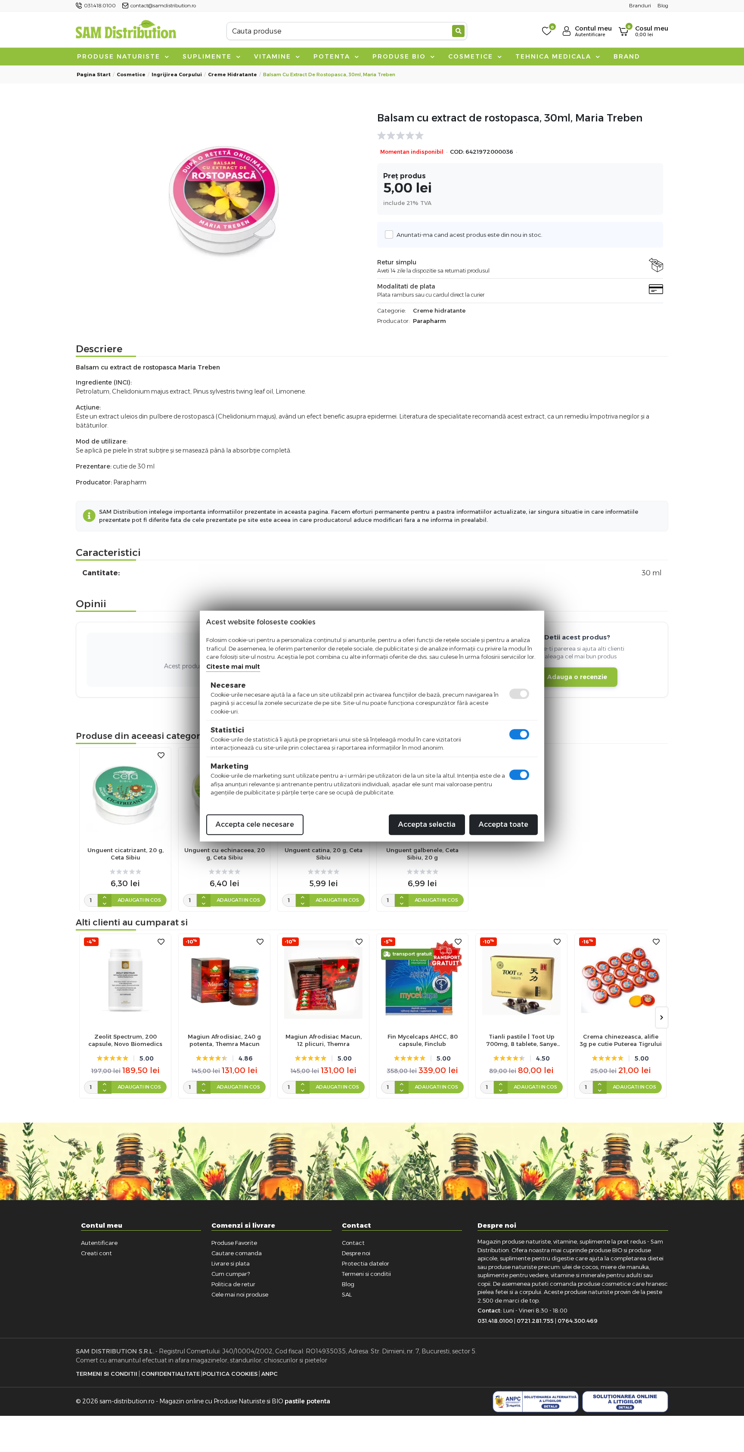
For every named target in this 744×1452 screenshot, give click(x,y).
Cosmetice (472, 56)
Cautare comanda (236, 1253)
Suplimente (208, 56)
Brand (627, 56)
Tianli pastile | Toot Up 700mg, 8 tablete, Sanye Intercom (521, 1040)
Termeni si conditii (366, 1273)
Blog (348, 1284)
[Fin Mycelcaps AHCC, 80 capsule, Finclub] (422, 979)
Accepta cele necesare (255, 824)
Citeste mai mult (233, 666)
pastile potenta (307, 1401)
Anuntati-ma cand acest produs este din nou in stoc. (469, 234)
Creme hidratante (232, 74)
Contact (353, 1242)
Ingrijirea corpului (177, 74)
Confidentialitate (170, 1373)
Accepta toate (503, 824)
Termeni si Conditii (106, 1373)
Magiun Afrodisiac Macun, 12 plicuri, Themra (323, 1040)
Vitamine (274, 56)
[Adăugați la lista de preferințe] (161, 755)
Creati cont (96, 1253)
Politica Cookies (229, 1373)
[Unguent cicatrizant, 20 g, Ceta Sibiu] (125, 793)
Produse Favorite (234, 1242)
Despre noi (356, 1253)
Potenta (333, 56)
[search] (458, 31)
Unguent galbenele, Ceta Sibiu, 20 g (422, 854)
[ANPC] (536, 1401)
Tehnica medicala (554, 56)
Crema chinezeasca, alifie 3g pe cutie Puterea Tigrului (621, 1040)
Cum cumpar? (230, 1273)
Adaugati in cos (139, 900)
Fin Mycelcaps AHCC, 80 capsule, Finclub (423, 1040)
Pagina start (94, 74)
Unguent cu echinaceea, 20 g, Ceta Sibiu (224, 854)
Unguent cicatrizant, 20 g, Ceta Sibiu (125, 854)
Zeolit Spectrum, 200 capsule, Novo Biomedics (125, 1040)
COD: (457, 152)
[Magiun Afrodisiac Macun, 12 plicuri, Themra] (323, 979)
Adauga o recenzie (577, 677)
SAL (347, 1294)
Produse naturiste (120, 56)
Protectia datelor (365, 1263)
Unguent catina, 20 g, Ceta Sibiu (324, 854)
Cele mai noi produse (239, 1294)
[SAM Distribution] (125, 31)
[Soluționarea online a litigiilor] (625, 1401)
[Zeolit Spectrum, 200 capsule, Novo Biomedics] (125, 979)
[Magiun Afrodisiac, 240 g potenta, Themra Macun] (224, 979)
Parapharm (429, 320)
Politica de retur (233, 1284)
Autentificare (99, 1242)
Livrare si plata (230, 1263)
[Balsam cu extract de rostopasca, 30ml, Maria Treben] (224, 201)
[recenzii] (515, 135)
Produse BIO (400, 56)
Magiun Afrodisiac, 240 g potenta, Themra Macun (224, 1040)
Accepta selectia (427, 824)
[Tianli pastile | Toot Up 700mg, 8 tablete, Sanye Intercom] (521, 979)
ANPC (269, 1373)
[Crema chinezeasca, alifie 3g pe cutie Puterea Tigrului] (620, 979)
